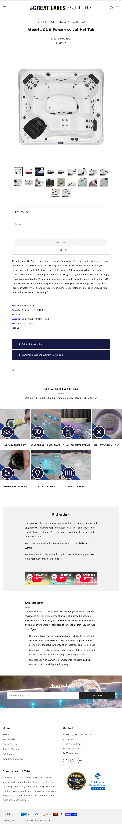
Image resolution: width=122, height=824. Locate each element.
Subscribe (96, 695)
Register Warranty (12, 749)
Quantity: (18, 224)
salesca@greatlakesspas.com (77, 734)
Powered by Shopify (11, 820)
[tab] (18, 171)
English (7, 814)
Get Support (9, 754)
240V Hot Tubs (49, 22)
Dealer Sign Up (10, 744)
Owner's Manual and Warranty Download (42, 354)
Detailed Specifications (33, 344)
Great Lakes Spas (61, 38)
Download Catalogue (13, 758)
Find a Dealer (9, 739)
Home (37, 22)
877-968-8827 (70, 739)
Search (6, 734)
